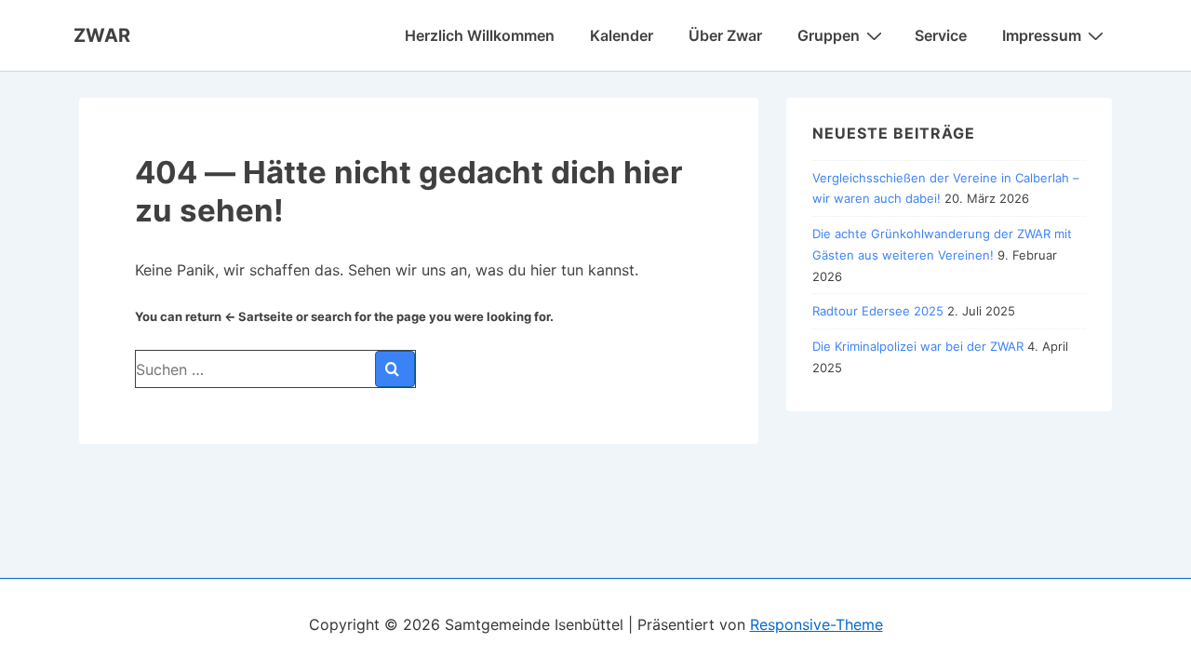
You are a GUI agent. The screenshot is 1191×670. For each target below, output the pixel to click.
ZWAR (102, 35)
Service (941, 35)
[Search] (395, 369)
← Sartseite (258, 316)
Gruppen (828, 35)
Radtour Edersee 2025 (877, 310)
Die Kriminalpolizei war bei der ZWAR (918, 346)
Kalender (621, 35)
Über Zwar (725, 35)
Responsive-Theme (816, 624)
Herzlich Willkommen (480, 35)
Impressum (1041, 35)
